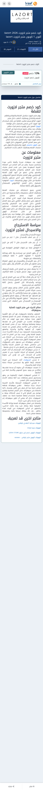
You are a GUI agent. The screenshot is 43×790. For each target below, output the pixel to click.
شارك (10, 786)
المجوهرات (27, 359)
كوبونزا (38, 126)
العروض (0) (7, 49)
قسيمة (30, 198)
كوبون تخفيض (32, 145)
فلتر (30, 786)
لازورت (11, 180)
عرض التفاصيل (37, 84)
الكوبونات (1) (21, 49)
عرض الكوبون (8, 72)
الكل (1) (35, 49)
